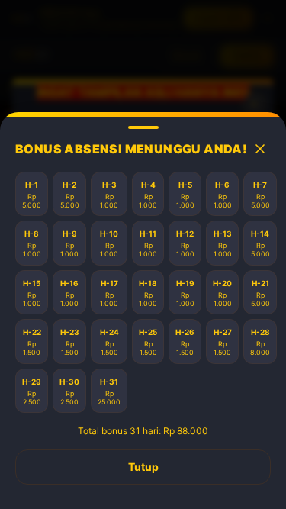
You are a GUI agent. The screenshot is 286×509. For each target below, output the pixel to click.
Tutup (143, 466)
